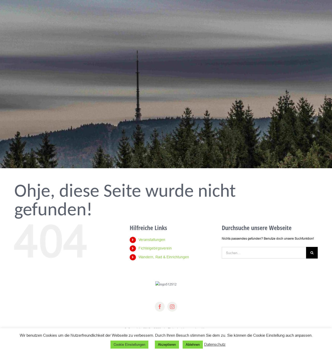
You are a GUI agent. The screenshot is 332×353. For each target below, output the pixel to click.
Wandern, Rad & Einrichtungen (164, 257)
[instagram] (172, 307)
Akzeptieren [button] (167, 344)
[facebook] (160, 307)
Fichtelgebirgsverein (155, 248)
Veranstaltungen (152, 240)
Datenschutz (215, 344)
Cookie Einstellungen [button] (129, 344)
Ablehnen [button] (193, 344)
